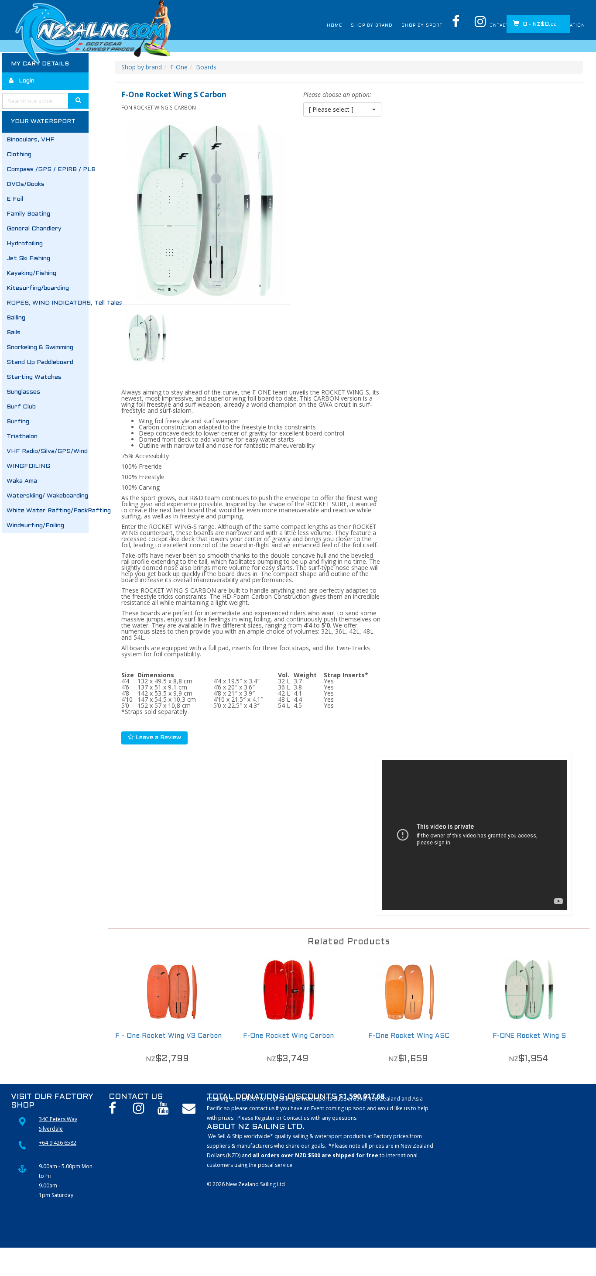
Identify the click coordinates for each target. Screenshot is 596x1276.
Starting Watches (34, 377)
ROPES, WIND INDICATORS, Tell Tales (48, 303)
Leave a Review (157, 738)
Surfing (18, 422)
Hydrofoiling (25, 244)
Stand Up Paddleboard (40, 362)
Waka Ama (22, 481)
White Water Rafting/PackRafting (48, 511)
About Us (435, 25)
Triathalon (22, 436)
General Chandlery (34, 229)
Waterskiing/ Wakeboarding (47, 496)
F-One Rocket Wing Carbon (288, 1036)
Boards (206, 67)
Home (274, 25)
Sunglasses (23, 392)
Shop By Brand (320, 25)
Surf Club (21, 407)
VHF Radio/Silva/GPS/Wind (47, 451)
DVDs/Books (26, 184)
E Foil (15, 199)
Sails (14, 333)
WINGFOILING (28, 466)
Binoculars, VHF (31, 140)
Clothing (19, 155)
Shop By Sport (383, 25)
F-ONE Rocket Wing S (529, 1036)
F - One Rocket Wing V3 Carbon (168, 1036)
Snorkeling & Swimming (40, 347)
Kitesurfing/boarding (38, 288)
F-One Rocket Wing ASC (408, 1036)
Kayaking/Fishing (31, 273)
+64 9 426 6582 (57, 1142)
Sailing (16, 318)
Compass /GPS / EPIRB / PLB (48, 169)
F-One (179, 67)
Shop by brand (141, 67)
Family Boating (28, 214)
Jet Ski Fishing (28, 258)
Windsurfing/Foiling (35, 525)
